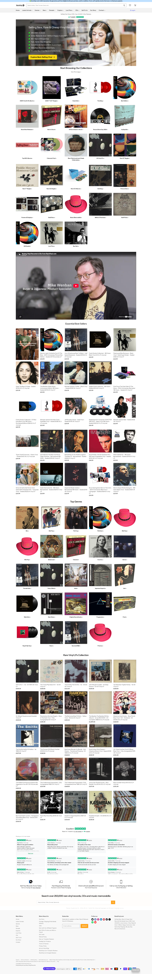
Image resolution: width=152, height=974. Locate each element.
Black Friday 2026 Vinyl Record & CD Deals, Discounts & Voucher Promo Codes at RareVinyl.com (72, 959)
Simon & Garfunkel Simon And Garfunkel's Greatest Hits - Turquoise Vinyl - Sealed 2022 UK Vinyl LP (27, 489)
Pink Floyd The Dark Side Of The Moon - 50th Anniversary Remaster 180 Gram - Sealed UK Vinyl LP (124, 388)
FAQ (58, 961)
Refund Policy (43, 937)
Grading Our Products (45, 941)
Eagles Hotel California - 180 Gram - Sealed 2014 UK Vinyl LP (100, 387)
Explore (60, 10)
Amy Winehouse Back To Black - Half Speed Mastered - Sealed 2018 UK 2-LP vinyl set (76, 355)
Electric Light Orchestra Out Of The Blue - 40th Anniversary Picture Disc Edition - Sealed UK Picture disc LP (51, 355)
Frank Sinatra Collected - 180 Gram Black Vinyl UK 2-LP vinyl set (100, 354)
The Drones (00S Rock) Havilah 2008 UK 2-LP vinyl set (49, 750)
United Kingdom (63, 969)
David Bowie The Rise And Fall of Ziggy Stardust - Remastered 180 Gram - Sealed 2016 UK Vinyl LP (50, 456)
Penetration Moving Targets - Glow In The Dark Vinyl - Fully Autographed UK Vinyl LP (51, 717)
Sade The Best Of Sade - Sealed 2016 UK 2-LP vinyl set (25, 387)
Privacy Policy (43, 946)
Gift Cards (41, 934)
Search (17, 959)
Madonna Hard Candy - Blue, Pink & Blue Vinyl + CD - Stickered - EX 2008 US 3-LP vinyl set (124, 717)
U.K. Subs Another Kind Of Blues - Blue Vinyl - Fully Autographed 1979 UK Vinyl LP (124, 751)
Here (78, 72)
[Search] (124, 5)
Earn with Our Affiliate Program (48, 928)
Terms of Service (43, 943)
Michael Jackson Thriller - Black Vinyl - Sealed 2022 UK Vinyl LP (76, 387)
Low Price (69, 10)
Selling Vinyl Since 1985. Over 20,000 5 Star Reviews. (76, 14)
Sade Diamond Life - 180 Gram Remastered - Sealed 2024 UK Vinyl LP (51, 489)
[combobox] (74, 5)
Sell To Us (84, 10)
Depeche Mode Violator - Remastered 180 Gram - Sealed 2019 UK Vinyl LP (76, 489)
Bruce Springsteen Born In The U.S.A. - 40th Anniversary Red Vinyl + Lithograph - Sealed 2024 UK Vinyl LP (100, 490)
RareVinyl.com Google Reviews (47, 953)
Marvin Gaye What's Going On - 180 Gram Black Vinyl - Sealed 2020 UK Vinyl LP (124, 489)
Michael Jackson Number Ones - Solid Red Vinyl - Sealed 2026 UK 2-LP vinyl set (51, 421)
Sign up (84, 926)
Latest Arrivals (27, 10)
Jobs (40, 925)
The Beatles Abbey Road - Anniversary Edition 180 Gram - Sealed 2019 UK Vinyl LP (49, 388)
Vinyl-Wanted (36, 887)
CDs (76, 10)
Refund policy (34, 959)
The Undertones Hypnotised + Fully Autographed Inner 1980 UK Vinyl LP (76, 783)
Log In (133, 10)
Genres (37, 10)
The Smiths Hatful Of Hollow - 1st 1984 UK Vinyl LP (26, 750)
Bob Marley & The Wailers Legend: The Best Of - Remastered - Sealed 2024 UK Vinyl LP (75, 456)
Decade (51, 10)
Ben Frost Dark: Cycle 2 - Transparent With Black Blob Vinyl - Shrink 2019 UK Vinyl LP (27, 817)
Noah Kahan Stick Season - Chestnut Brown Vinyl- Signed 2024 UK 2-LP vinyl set (100, 751)
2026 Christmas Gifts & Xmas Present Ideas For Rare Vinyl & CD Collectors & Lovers (35, 961)
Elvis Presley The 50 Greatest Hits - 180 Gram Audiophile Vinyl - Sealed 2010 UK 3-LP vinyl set (100, 456)
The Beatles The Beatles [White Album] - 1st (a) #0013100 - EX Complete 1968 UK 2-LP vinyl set (99, 717)
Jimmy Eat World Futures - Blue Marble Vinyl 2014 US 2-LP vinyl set (100, 783)
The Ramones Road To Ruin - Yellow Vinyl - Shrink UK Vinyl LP (75, 717)
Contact (101, 10)
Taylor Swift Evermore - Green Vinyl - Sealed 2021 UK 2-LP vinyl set (27, 455)
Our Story (93, 10)
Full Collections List (43, 959)
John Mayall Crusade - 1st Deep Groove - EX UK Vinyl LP (98, 685)
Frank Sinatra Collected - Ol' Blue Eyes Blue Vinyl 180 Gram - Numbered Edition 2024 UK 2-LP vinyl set (26, 422)
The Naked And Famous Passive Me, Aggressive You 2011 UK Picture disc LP (27, 784)
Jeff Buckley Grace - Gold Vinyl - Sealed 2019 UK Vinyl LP (75, 420)
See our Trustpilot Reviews (46, 939)
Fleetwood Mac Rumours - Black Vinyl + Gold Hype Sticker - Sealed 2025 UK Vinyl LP (123, 355)
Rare (44, 10)
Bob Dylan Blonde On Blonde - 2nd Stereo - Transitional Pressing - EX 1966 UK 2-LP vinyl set (75, 751)
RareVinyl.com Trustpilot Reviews (48, 950)
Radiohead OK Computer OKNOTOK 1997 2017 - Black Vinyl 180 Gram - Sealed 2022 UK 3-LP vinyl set (100, 421)
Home (18, 10)
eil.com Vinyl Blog (44, 948)
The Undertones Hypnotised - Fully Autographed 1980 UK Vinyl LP (51, 783)
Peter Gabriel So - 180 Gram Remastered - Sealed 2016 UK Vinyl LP (124, 456)
